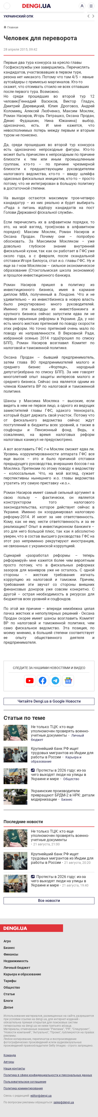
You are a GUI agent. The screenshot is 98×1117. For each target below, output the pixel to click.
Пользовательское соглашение (25, 1081)
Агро (7, 941)
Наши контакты (14, 1068)
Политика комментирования (23, 1088)
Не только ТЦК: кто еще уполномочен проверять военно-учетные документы (60, 731)
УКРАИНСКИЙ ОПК (18, 16)
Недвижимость (16, 961)
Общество (71, 779)
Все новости (49, 900)
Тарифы (10, 981)
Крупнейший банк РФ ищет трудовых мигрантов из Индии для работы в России (62, 752)
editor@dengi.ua (41, 1095)
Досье (8, 1007)
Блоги (8, 1001)
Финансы (11, 954)
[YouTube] (29, 680)
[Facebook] (42, 680)
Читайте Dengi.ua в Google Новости (49, 701)
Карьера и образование (22, 974)
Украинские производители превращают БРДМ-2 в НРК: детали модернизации (62, 795)
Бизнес (66, 799)
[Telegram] (55, 680)
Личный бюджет (17, 967)
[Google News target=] (68, 680)
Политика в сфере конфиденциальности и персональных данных (48, 1075)
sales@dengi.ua (64, 1102)
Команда (10, 1055)
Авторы (9, 1062)
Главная (12, 27)
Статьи (9, 994)
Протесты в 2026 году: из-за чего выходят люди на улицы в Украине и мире (58, 774)
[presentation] (88, 16)
